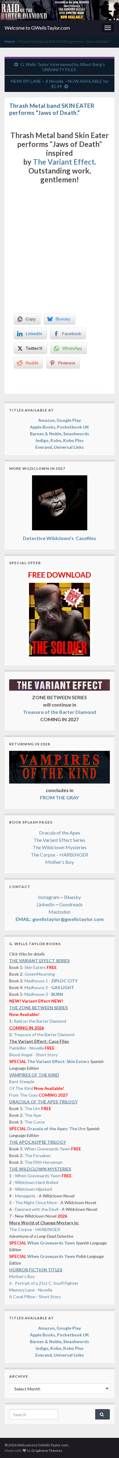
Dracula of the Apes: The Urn (56, 1128)
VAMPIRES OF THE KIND (34, 1074)
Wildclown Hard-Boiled (36, 1182)
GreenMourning (39, 974)
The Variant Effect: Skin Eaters (58, 1061)
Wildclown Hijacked (33, 1189)
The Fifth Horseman (43, 1162)
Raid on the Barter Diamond (40, 1021)
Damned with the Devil (36, 1209)
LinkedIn (46, 904)
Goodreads (71, 904)
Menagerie (25, 1195)
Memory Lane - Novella (30, 1289)
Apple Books (42, 426)
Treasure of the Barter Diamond (44, 1034)
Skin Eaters (35, 967)
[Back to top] (105, 1444)
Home (10, 41)
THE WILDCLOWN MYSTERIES (40, 1168)
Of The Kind (21, 1088)
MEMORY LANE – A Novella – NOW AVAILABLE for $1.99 (60, 84)
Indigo (42, 440)
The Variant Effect (64, 161)
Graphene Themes (46, 1450)
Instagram (49, 897)
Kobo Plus (73, 440)
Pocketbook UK (73, 426)
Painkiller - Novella (26, 1048)
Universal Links (69, 447)
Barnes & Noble (45, 433)
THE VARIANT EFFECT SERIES (39, 960)
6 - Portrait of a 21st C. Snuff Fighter (43, 1283)
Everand (43, 447)
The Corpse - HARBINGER (34, 1229)
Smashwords (76, 433)
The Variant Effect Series (59, 840)
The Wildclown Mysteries (60, 847)
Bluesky (72, 897)
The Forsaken (37, 1155)
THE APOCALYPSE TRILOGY (37, 1142)
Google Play (68, 420)
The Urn (32, 1108)
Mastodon (59, 912)
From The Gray (23, 1095)
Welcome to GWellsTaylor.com (37, 28)
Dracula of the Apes (59, 832)
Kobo (55, 440)
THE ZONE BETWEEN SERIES (38, 1007)
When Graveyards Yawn (47, 1148)
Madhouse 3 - (43, 994)
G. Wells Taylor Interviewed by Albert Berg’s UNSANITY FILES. (62, 67)
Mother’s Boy (59, 862)
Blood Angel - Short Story (33, 1054)
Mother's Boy (22, 1276)
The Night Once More (36, 1202)
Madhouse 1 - (51, 980)
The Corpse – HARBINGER (59, 854)
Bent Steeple (21, 1081)
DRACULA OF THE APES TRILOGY (43, 1101)
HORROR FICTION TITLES (35, 1269)
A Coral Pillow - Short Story (35, 1296)
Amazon (46, 420)
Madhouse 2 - (49, 987)
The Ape (32, 1115)
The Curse (34, 1121)
